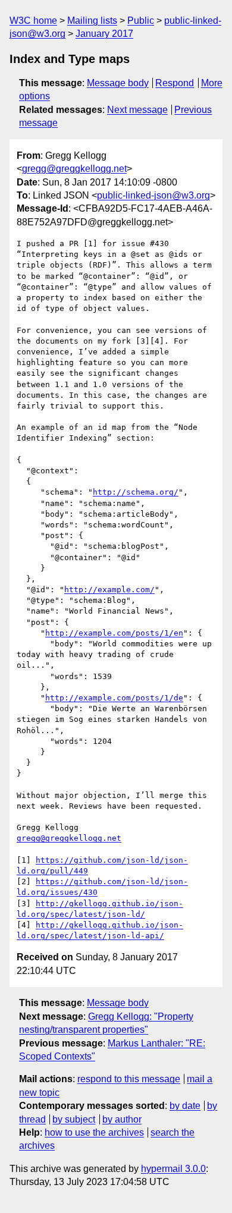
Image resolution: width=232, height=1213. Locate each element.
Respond (174, 83)
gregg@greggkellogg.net (74, 169)
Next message (137, 110)
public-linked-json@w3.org (153, 195)
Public (140, 20)
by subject (73, 1119)
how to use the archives (94, 1132)
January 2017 (104, 34)
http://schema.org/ (135, 492)
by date (185, 1106)
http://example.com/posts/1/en (114, 633)
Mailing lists (92, 20)
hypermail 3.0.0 (173, 1169)
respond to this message (128, 1079)
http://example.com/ (109, 589)
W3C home (33, 20)
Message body (118, 83)
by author (122, 1119)
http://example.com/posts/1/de (114, 697)
